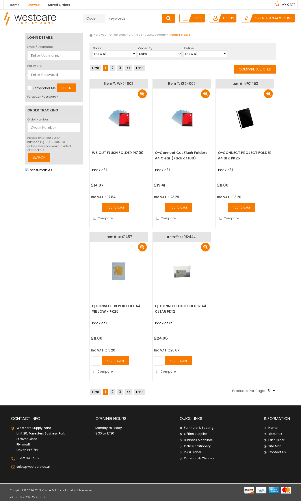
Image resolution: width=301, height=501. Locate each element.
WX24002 (125, 83)
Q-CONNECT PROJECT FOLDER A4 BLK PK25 (244, 155)
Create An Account (273, 18)
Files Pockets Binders (151, 35)
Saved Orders (59, 5)
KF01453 (251, 83)
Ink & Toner (192, 452)
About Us (275, 434)
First (95, 67)
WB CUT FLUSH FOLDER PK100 (117, 152)
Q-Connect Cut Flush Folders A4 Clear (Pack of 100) (181, 155)
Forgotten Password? (42, 96)
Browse (34, 5)
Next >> (128, 68)
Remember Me (44, 88)
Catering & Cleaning (199, 458)
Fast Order (276, 440)
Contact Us (277, 452)
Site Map (275, 446)
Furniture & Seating (199, 427)
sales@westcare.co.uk (33, 466)
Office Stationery (121, 35)
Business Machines (198, 440)
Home (14, 5)
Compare (105, 218)
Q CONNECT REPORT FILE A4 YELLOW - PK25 (116, 308)
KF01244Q (188, 237)
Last (139, 67)
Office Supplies (195, 434)
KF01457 (125, 237)
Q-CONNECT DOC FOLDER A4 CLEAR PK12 (180, 308)
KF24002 (188, 83)
